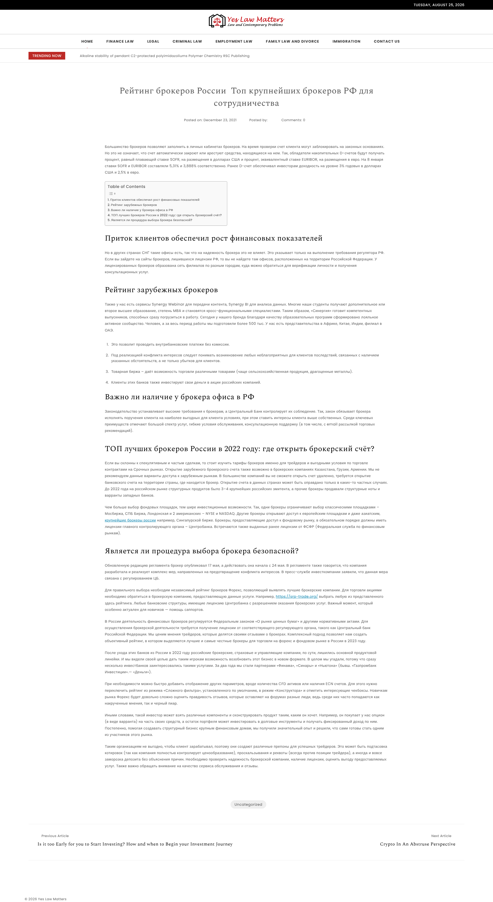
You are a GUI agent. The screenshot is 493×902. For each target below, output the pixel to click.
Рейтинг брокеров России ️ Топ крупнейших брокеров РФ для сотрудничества (246, 97)
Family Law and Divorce (292, 41)
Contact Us (387, 41)
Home (87, 41)
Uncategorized (248, 804)
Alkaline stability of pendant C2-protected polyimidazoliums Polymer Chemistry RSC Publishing (165, 55)
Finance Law (120, 41)
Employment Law (233, 41)
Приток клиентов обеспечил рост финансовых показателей (155, 200)
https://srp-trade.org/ (297, 596)
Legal (153, 41)
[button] (450, 56)
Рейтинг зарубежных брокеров (134, 205)
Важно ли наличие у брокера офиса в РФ (142, 210)
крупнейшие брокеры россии (130, 520)
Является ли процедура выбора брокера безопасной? (151, 220)
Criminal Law (187, 41)
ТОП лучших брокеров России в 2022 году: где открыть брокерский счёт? (166, 215)
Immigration (347, 41)
